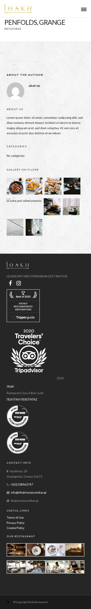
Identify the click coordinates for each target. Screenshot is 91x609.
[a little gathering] (71, 214)
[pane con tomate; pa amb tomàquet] (53, 193)
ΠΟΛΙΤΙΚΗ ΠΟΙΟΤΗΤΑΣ (22, 399)
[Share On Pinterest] (21, 591)
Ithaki (10, 386)
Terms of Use (15, 517)
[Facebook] (10, 283)
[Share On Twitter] (14, 591)
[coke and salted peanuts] (24, 200)
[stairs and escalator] (15, 234)
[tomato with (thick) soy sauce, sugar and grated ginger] (15, 193)
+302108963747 (21, 484)
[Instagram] (18, 283)
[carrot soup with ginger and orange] (52, 214)
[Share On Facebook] (9, 591)
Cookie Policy (15, 528)
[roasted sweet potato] (34, 193)
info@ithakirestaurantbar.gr (29, 492)
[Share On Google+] (28, 591)
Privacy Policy (16, 523)
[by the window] (34, 234)
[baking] (72, 193)
